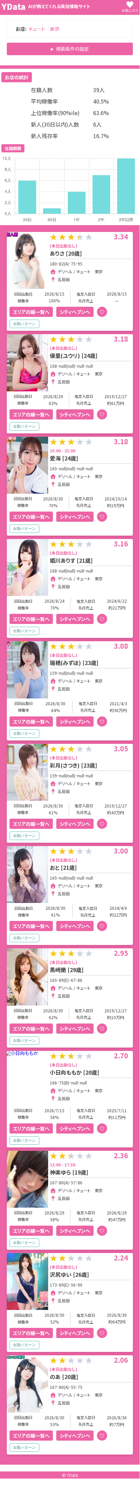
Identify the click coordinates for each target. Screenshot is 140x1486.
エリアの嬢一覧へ (31, 311)
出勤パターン (24, 324)
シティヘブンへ (75, 311)
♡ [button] (102, 311)
